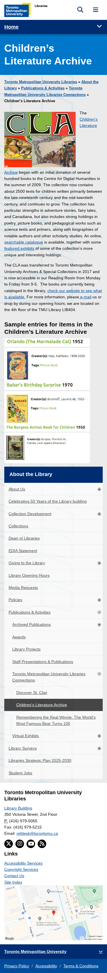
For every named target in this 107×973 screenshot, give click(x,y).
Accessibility (46, 966)
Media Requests (23, 587)
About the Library (30, 474)
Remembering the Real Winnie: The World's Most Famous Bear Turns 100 (56, 720)
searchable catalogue (23, 242)
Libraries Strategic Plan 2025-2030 (40, 760)
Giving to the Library (27, 563)
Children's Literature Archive (41, 705)
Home (11, 27)
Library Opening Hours (29, 575)
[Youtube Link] (31, 844)
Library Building (18, 808)
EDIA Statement (23, 550)
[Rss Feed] (42, 844)
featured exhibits (19, 248)
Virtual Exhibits (25, 735)
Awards (19, 637)
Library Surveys (23, 748)
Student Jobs (20, 773)
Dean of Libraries (24, 538)
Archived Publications (31, 624)
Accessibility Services (23, 863)
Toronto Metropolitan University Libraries (40, 82)
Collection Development (30, 513)
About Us (17, 489)
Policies (15, 599)
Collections (18, 526)
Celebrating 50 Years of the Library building (48, 501)
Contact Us (14, 875)
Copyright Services (21, 869)
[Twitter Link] (8, 844)
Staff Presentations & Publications (42, 661)
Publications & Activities (42, 88)
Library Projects (26, 649)
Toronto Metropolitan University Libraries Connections (48, 677)
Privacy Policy (16, 966)
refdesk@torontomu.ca (37, 833)
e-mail (85, 297)
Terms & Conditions (80, 966)
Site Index (13, 882)
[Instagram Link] (19, 844)
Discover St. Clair (31, 692)
